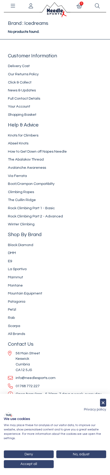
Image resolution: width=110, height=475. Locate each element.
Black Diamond (20, 245)
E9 (10, 261)
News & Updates (22, 90)
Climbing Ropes (21, 192)
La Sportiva (17, 269)
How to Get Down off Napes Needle (37, 151)
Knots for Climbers (23, 135)
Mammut (15, 277)
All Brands (16, 334)
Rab (11, 318)
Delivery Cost (19, 66)
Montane (15, 285)
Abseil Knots (18, 143)
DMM (12, 253)
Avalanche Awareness (27, 168)
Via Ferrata (17, 176)
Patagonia (16, 301)
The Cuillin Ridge (22, 200)
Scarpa (14, 326)
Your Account (19, 106)
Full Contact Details (24, 98)
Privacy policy (95, 409)
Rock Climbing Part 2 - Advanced (35, 216)
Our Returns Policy (23, 74)
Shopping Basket (22, 115)
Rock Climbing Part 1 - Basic (31, 208)
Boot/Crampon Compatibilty (31, 184)
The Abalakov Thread (26, 159)
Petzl (12, 309)
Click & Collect (19, 82)
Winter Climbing (21, 224)
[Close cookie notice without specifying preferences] (103, 403)
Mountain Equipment (25, 293)
